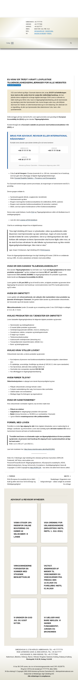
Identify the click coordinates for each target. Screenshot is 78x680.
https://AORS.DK (35, 467)
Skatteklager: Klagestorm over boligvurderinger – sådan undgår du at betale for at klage (56, 480)
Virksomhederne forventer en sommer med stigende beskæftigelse (23, 571)
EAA (32, 212)
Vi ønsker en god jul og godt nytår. (23, 620)
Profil (49, 33)
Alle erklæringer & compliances (39, 676)
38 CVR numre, (23, 666)
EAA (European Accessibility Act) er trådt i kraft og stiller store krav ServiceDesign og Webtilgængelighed (21, 480)
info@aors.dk (39, 31)
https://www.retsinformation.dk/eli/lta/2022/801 (39, 449)
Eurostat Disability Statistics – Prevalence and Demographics (35, 178)
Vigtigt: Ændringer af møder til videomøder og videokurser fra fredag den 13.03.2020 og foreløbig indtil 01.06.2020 (53, 577)
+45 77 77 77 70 (24, 150)
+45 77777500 (53, 654)
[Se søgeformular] (72, 43)
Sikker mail (49, 31)
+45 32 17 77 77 (24, 159)
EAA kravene (45, 250)
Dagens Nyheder (40, 33)
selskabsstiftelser (14, 85)
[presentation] (24, 510)
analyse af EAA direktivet (28, 220)
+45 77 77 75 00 (54, 150)
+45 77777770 (58, 649)
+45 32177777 (56, 652)
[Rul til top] (73, 677)
